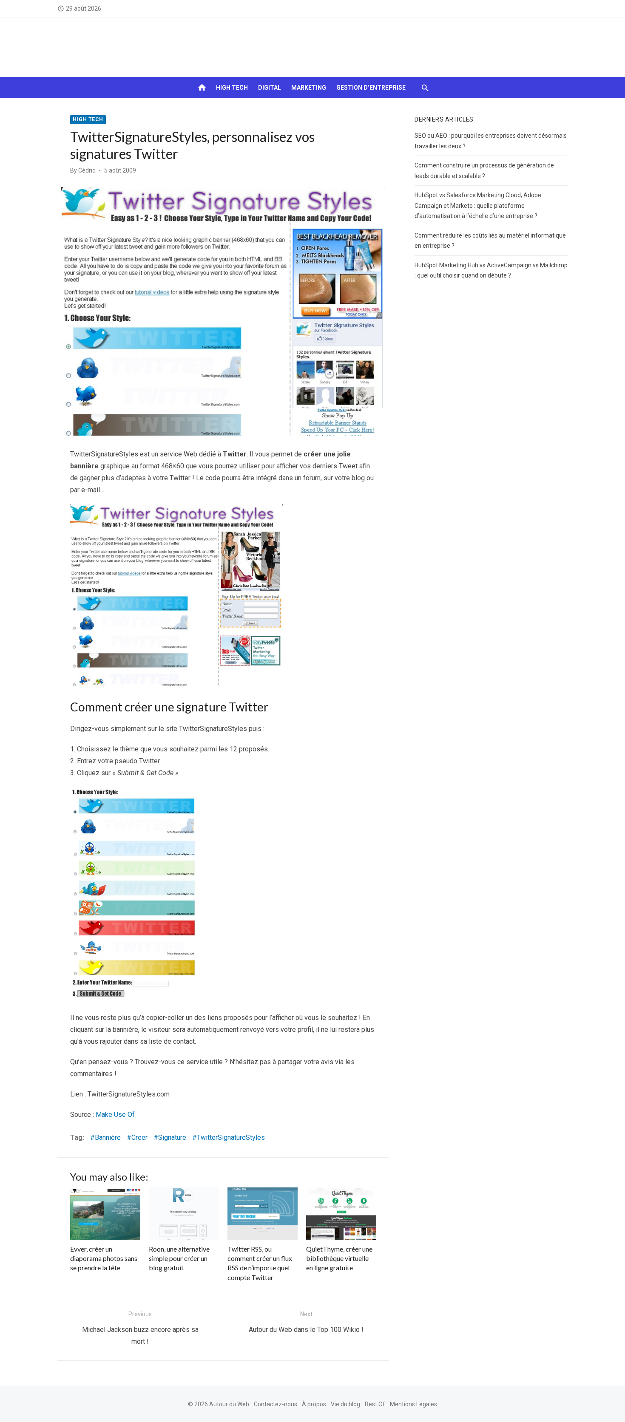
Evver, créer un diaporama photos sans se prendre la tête (103, 1258)
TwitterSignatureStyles (231, 1137)
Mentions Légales (413, 1404)
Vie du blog (345, 1404)
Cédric (86, 170)
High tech (232, 87)
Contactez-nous (275, 1404)
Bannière (108, 1137)
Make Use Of (115, 1114)
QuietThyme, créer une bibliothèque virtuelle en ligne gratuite (339, 1258)
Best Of (375, 1404)
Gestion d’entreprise (371, 87)
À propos (314, 1404)
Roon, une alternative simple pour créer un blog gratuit (179, 1258)
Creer (139, 1137)
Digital (269, 87)
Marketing (308, 87)
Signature (172, 1137)
